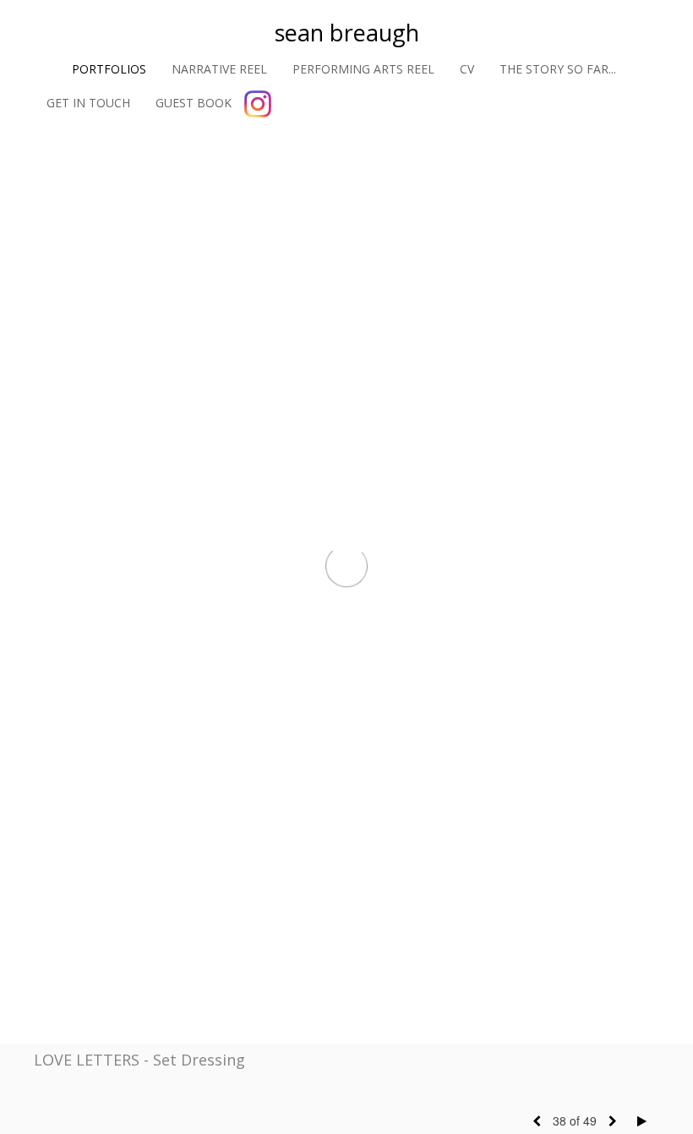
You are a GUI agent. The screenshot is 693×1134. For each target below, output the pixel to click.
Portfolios (109, 69)
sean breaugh (347, 32)
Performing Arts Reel (363, 69)
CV (467, 69)
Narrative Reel (219, 69)
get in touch (88, 103)
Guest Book (194, 103)
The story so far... (557, 69)
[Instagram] (257, 103)
